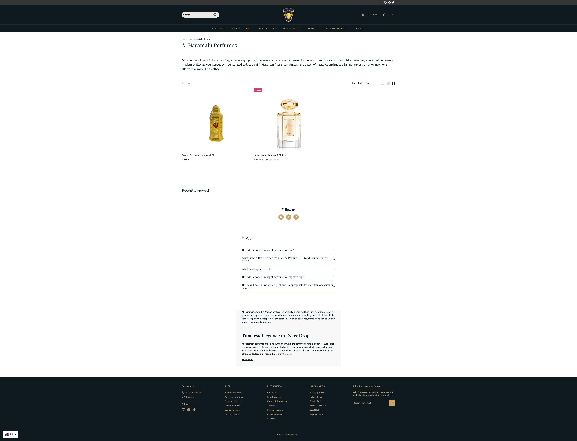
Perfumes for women (234, 396)
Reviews (271, 418)
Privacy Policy (316, 401)
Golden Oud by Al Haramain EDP (198, 155)
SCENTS (235, 28)
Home (184, 39)
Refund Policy (316, 396)
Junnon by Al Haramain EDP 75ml (270, 155)
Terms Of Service (318, 405)
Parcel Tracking (274, 396)
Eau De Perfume (232, 410)
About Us (271, 392)
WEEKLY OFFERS (292, 28)
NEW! (249, 28)
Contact (271, 405)
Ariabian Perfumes (233, 392)
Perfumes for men (232, 401)
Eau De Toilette (231, 414)
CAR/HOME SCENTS (334, 28)
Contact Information (277, 401)
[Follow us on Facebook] (281, 217)
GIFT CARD (358, 28)
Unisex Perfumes (232, 405)
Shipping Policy (317, 392)
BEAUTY (312, 28)
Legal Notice (316, 410)
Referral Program (275, 410)
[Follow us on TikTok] (296, 217)
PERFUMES (218, 28)
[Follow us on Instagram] (288, 217)
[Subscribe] (392, 403)
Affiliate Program (275, 414)
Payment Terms (317, 414)
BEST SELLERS (267, 28)
